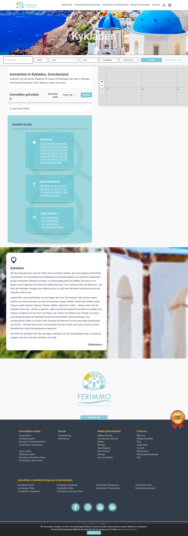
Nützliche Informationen (116, 4)
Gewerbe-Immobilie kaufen (32, 441)
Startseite (67, 4)
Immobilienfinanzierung (87, 4)
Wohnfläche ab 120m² (50, 195)
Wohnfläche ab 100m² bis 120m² (54, 192)
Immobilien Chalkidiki (67, 485)
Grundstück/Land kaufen (30, 445)
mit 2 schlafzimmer (49, 221)
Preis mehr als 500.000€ (50, 163)
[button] (169, 5)
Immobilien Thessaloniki (108, 488)
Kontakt (140, 448)
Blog (139, 441)
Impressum (142, 445)
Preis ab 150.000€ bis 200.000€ (53, 150)
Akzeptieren (94, 533)
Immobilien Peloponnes (107, 485)
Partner (156, 4)
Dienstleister (103, 451)
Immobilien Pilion (26, 488)
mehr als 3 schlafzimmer (52, 227)
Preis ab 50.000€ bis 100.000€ (53, 144)
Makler (100, 441)
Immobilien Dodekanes (29, 491)
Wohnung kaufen (27, 438)
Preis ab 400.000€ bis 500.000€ (53, 159)
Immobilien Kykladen (145, 488)
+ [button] (102, 81)
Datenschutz (143, 451)
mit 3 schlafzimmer (49, 224)
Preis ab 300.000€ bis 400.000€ (53, 156)
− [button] (102, 85)
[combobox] (18, 60)
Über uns (141, 435)
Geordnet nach (53, 95)
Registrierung (64, 435)
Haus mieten (25, 451)
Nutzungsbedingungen (147, 454)
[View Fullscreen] (102, 92)
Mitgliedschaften (145, 438)
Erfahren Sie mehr (129, 529)
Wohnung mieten (27, 454)
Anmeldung (63, 438)
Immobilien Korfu (143, 485)
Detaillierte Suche (173, 60)
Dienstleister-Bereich (107, 438)
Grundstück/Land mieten (31, 460)
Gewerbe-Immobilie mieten (32, 457)
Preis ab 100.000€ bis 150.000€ (53, 147)
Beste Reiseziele (140, 4)
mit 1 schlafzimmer (49, 218)
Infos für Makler (105, 457)
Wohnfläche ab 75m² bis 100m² (54, 189)
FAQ (139, 457)
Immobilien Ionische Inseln (70, 491)
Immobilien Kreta (26, 485)
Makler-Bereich (104, 435)
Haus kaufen (25, 435)
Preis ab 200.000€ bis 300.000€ (53, 153)
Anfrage (101, 445)
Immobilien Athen (65, 488)
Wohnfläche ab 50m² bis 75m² (53, 186)
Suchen (151, 60)
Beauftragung (103, 448)
